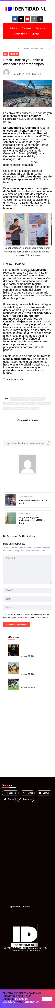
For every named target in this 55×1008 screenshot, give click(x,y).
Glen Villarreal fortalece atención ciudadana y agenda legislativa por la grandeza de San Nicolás (33, 648)
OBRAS (9, 408)
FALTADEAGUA (12, 403)
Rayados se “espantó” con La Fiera (34, 682)
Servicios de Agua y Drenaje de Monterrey (25, 161)
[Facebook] (15, 19)
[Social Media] (10, 793)
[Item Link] (13, 650)
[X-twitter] (21, 19)
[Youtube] (27, 19)
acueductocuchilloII (21, 398)
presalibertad (22, 408)
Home (5, 49)
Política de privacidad (15, 1000)
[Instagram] (40, 19)
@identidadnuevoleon (20, 906)
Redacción (16, 71)
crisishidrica (38, 398)
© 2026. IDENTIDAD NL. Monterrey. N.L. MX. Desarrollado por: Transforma (26, 949)
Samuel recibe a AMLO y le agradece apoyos (26, 384)
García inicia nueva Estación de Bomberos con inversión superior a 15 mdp (34, 666)
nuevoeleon (44, 403)
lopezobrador (29, 403)
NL (20, 49)
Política (14, 49)
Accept (47, 999)
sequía (35, 408)
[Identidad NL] (27, 8)
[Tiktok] (34, 19)
